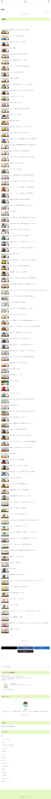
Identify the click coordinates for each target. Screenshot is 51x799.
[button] (25, 651)
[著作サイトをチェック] (22, 715)
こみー (25, 709)
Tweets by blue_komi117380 (7, 726)
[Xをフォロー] (24, 715)
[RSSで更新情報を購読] (28, 715)
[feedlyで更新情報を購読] (26, 715)
